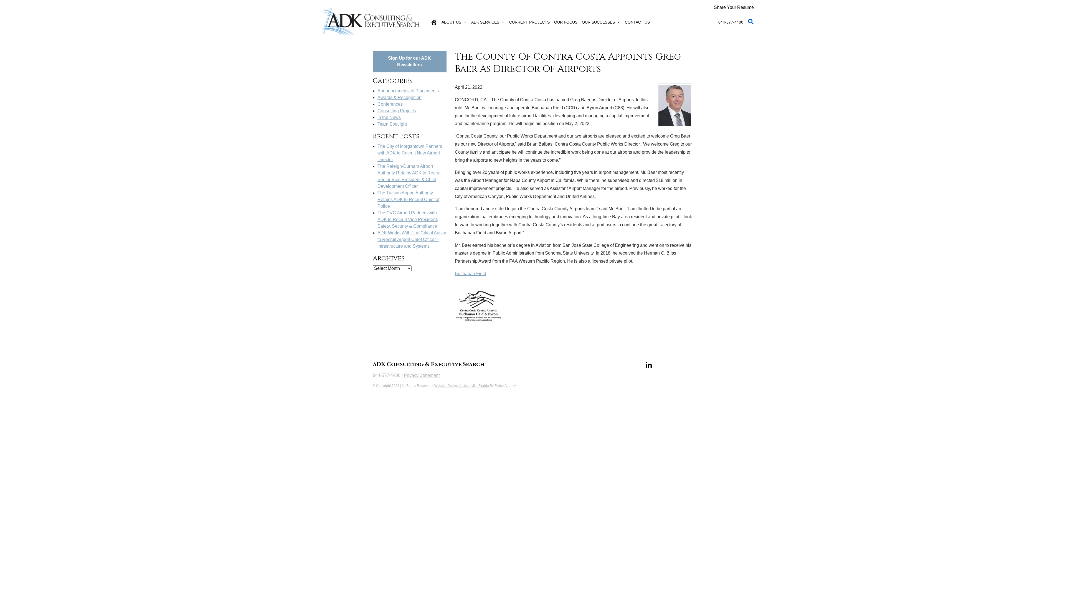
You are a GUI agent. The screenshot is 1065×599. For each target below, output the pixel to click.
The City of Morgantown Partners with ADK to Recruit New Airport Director (409, 153)
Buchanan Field (470, 273)
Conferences (390, 104)
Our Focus (565, 22)
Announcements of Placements (408, 90)
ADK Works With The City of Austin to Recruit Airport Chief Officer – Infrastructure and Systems (411, 239)
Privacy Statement (422, 375)
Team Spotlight (392, 124)
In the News (389, 117)
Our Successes (598, 22)
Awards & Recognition (399, 97)
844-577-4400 (730, 22)
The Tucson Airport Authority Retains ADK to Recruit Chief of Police (408, 200)
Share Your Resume (734, 7)
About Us (451, 22)
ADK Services (485, 22)
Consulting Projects (396, 110)
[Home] (433, 22)
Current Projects (529, 22)
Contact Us (637, 22)
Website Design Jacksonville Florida (461, 386)
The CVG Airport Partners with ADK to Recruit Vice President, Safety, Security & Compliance (407, 219)
